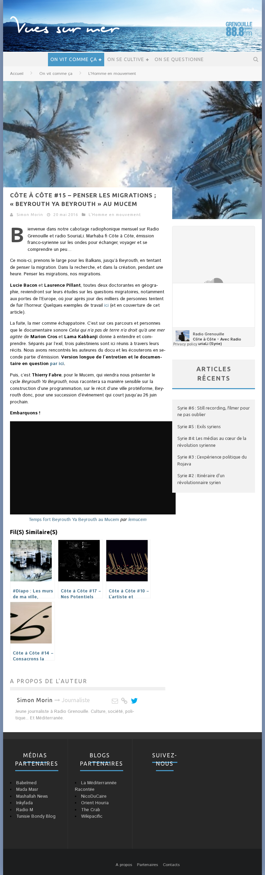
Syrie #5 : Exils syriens (199, 426)
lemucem (137, 520)
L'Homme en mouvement (115, 215)
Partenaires (147, 865)
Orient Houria (95, 803)
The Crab (90, 810)
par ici (56, 364)
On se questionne (179, 59)
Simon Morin (30, 215)
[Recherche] (256, 59)
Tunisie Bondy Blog (36, 816)
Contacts (171, 865)
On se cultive (125, 59)
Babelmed (26, 783)
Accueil (16, 74)
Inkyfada (24, 803)
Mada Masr (27, 789)
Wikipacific (91, 816)
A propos (124, 865)
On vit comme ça (73, 59)
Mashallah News (32, 796)
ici (106, 305)
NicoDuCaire (94, 796)
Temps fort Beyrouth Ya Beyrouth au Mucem (74, 520)
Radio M (24, 810)
